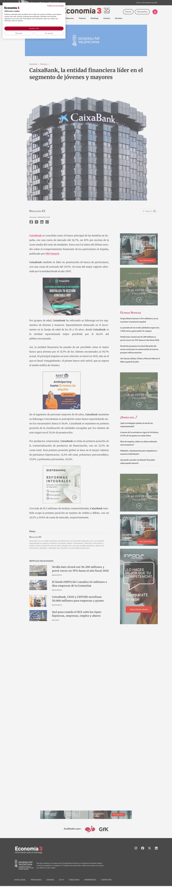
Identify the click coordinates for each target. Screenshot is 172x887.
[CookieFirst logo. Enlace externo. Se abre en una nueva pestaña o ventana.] (11, 8)
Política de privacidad (55, 6)
